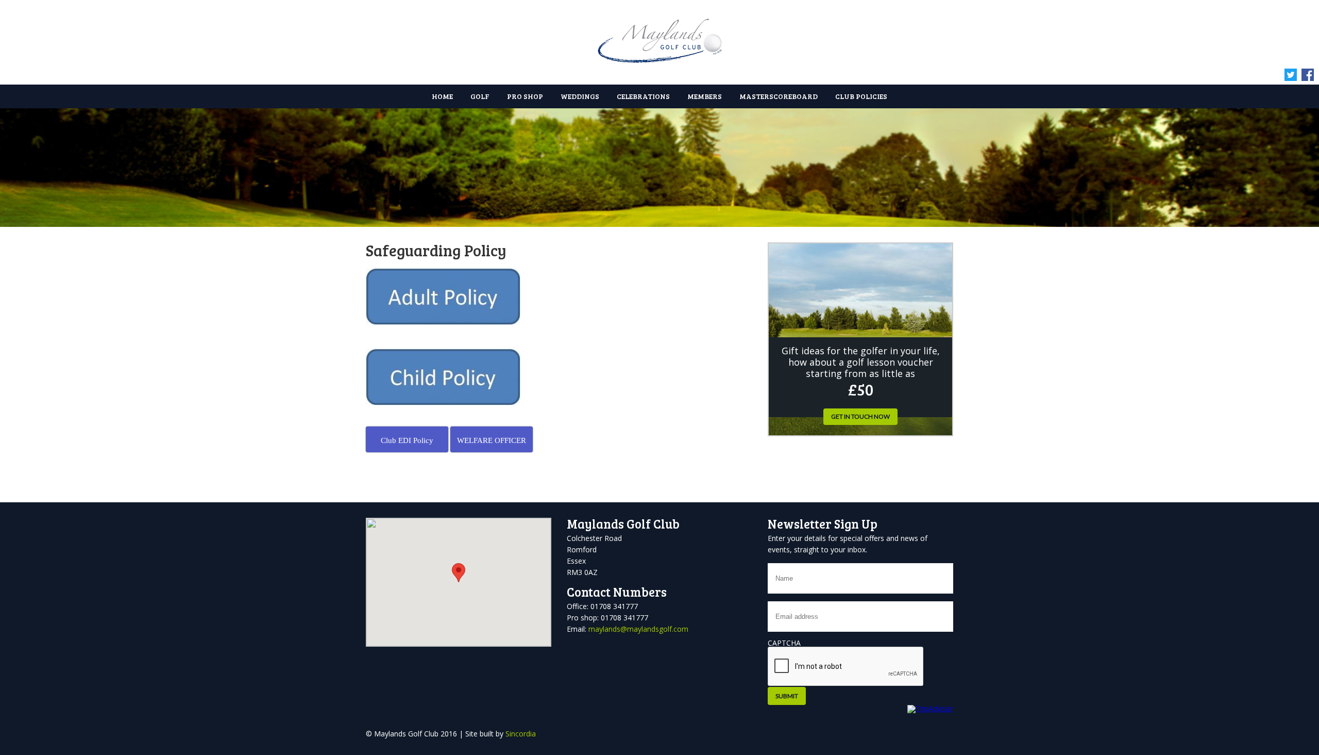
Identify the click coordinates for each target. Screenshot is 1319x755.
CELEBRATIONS (643, 96)
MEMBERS (704, 96)
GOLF (479, 96)
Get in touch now (860, 416)
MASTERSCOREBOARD (778, 96)
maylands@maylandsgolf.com (638, 629)
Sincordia (520, 733)
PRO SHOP (525, 96)
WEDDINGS (580, 96)
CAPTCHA (784, 643)
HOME (442, 96)
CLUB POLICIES (861, 96)
